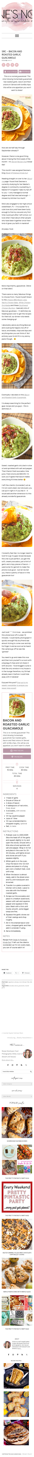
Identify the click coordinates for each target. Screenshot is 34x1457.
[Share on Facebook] (3, 65)
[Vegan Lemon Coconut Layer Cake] (16, 1376)
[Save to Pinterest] (12, 65)
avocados (11, 985)
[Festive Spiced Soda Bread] (16, 1432)
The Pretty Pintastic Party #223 (17, 1329)
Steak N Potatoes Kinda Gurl (17, 173)
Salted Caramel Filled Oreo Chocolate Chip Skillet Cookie (17, 1253)
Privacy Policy (27, 1454)
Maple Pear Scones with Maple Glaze (17, 1292)
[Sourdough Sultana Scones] (17, 1122)
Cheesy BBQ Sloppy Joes (17, 300)
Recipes (17, 982)
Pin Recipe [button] (18, 757)
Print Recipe (25, 71)
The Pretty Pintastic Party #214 (17, 1178)
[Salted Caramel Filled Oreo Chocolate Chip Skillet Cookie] (17, 1234)
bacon (16, 985)
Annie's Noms (17, 16)
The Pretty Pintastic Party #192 (17, 1215)
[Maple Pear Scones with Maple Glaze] (17, 1273)
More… (19, 1348)
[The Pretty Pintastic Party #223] (17, 1310)
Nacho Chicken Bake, (10, 302)
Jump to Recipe (11, 71)
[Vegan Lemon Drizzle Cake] (16, 1404)
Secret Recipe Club (24, 982)
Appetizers (11, 982)
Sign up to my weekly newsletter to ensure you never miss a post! (15, 685)
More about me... (8, 1060)
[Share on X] (8, 65)
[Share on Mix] (17, 65)
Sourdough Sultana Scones (17, 1141)
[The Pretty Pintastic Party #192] (17, 1197)
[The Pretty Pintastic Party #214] (17, 1159)
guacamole (21, 985)
